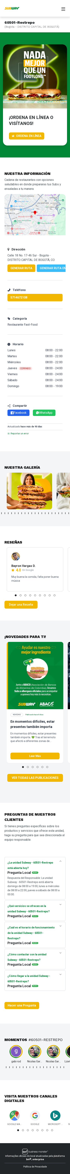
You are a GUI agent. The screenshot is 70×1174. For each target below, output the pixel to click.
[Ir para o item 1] (1, 513)
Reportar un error (20, 433)
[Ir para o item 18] (58, 513)
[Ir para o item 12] (38, 513)
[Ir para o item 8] (50, 595)
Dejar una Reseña (21, 604)
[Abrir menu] (63, 8)
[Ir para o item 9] (28, 513)
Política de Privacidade (35, 1166)
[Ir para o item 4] (11, 513)
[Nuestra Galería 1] (29, 491)
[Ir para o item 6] (40, 595)
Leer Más (35, 755)
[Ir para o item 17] (60, 1067)
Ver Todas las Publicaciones (35, 778)
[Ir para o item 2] (20, 595)
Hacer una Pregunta (22, 1005)
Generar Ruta (21, 268)
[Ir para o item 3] (25, 595)
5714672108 (18, 297)
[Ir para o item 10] (36, 1067)
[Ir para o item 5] (35, 595)
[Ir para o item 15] (48, 513)
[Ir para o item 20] (65, 513)
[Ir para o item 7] (21, 513)
